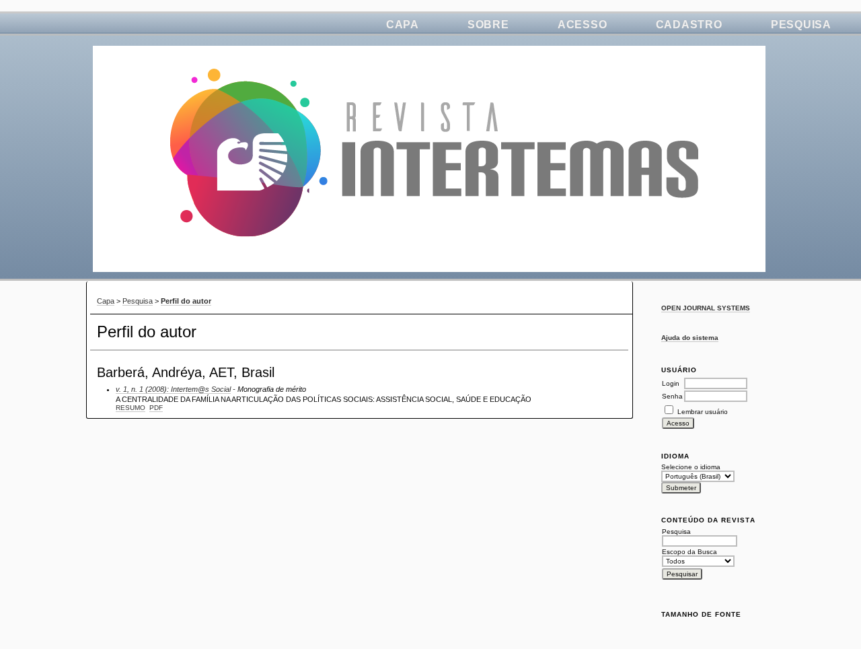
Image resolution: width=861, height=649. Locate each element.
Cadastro (689, 24)
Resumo (130, 407)
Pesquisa (801, 24)
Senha (672, 396)
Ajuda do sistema (689, 337)
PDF (156, 407)
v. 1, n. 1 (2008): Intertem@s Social (173, 389)
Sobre (488, 24)
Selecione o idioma (690, 467)
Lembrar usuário (702, 411)
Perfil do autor (186, 301)
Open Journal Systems (705, 308)
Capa (402, 24)
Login (670, 383)
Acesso (582, 24)
